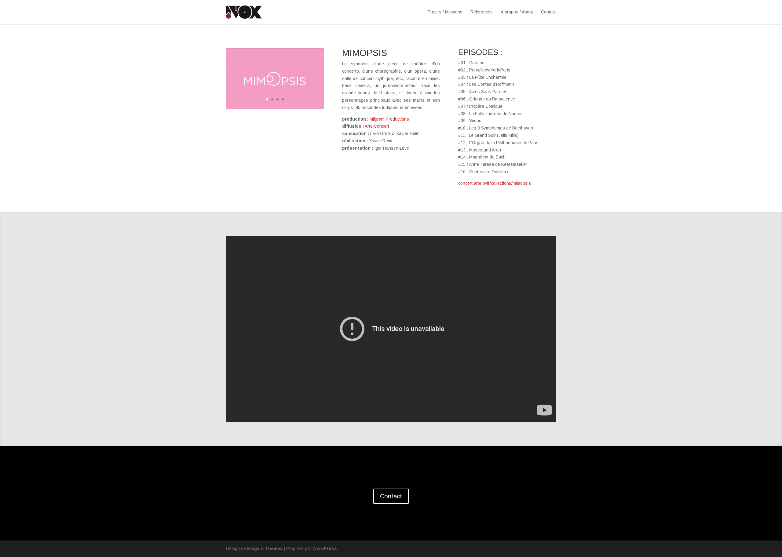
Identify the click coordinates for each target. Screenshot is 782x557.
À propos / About (517, 11)
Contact (548, 11)
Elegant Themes (265, 548)
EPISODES (478, 52)
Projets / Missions (445, 11)
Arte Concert (377, 126)
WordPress (324, 548)
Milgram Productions (389, 119)
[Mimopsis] (275, 107)
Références (481, 11)
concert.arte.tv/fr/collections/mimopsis (494, 183)
